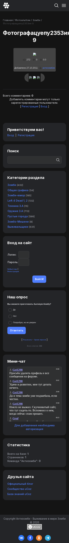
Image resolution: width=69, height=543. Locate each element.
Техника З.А (15, 205)
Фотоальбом (22, 20)
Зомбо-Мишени (18, 221)
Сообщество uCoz (19, 488)
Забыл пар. (12, 269)
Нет (15, 316)
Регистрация (30, 106)
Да (14, 310)
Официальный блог (20, 483)
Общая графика (18, 190)
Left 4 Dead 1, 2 (18, 200)
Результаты (27, 340)
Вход (44, 106)
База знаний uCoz (19, 494)
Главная (8, 20)
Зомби (36, 20)
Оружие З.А (15, 211)
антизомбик (49, 68)
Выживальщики (18, 226)
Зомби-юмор (16, 195)
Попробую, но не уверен (24, 322)
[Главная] (6, 5)
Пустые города (18, 216)
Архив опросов (40, 340)
